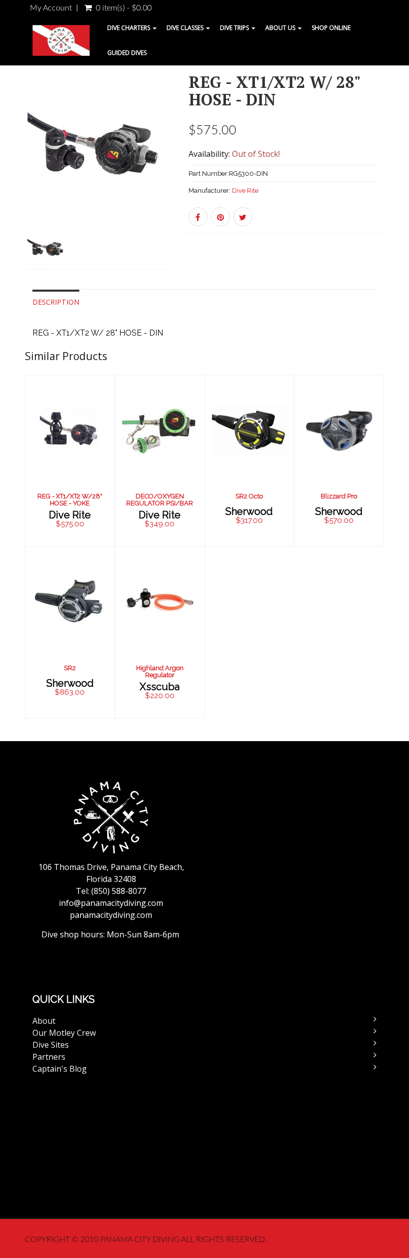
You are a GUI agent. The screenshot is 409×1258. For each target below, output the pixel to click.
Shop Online (331, 27)
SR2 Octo (249, 496)
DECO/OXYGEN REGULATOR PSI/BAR (159, 499)
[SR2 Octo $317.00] (249, 459)
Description (55, 302)
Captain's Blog (59, 1068)
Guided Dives (127, 52)
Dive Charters (129, 27)
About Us (281, 27)
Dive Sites (50, 1044)
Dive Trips (235, 27)
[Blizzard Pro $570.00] (339, 459)
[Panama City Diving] (61, 40)
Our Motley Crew (64, 1032)
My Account (51, 7)
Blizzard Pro (339, 496)
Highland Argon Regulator (160, 671)
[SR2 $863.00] (70, 631)
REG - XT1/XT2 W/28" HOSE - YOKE (69, 499)
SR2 (70, 668)
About (43, 1020)
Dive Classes (186, 27)
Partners (48, 1056)
